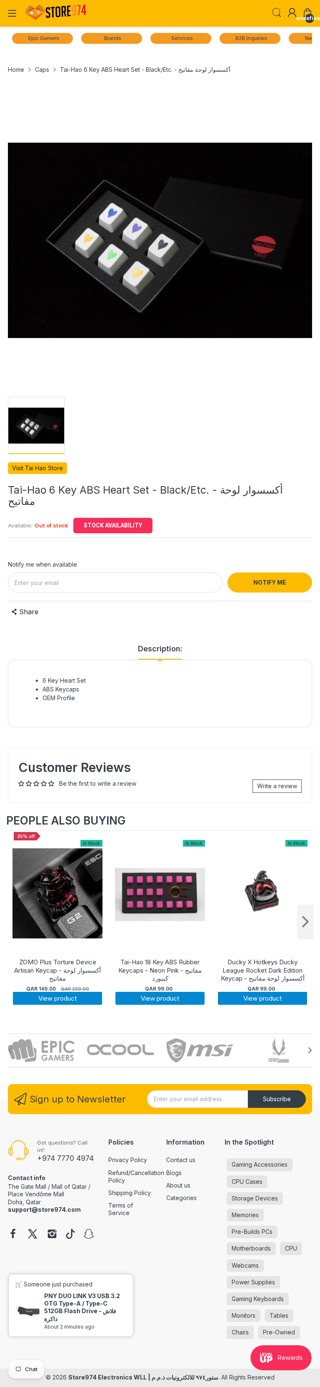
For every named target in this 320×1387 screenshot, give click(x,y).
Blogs (174, 1172)
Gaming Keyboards (258, 1298)
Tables (279, 1315)
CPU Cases (247, 1181)
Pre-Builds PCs (252, 1231)
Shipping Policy (129, 1192)
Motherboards (251, 1248)
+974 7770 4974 (65, 1158)
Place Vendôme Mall (36, 1194)
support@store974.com (44, 1209)
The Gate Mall (27, 1186)
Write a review (277, 785)
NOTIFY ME (269, 582)
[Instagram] (52, 1235)
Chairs (240, 1332)
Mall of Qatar (69, 1186)
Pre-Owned (279, 1332)
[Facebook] (13, 1235)
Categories (181, 1197)
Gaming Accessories (260, 1164)
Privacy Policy (127, 1159)
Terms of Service (120, 1209)
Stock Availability (113, 525)
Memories (245, 1214)
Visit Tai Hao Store (37, 468)
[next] (305, 922)
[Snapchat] (89, 1235)
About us (178, 1185)
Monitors (243, 1315)
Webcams (245, 1265)
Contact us (180, 1159)
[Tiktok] (70, 1235)
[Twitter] (32, 1235)
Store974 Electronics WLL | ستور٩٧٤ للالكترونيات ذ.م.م (143, 1377)
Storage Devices (255, 1198)
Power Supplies (253, 1282)
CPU (291, 1248)
